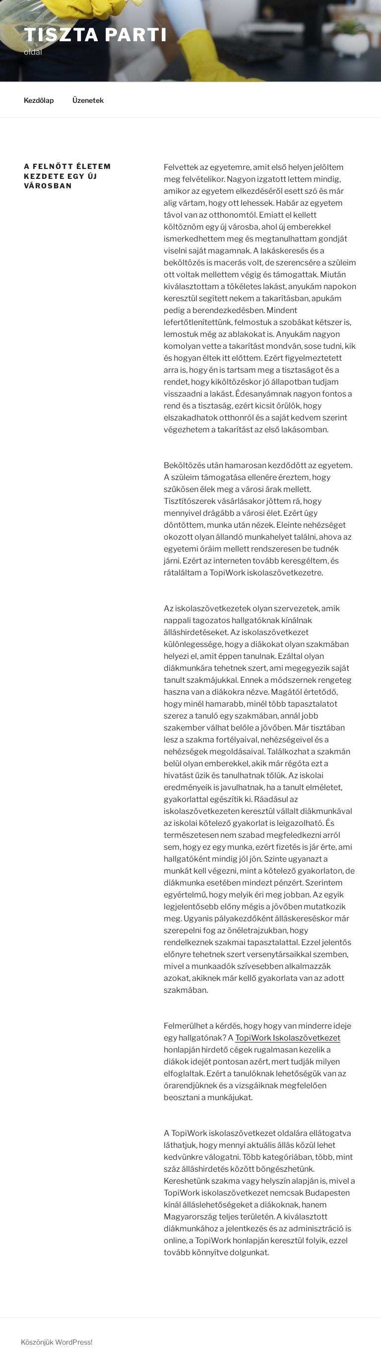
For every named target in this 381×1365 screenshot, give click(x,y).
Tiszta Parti (96, 35)
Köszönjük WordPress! (56, 1342)
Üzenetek (88, 100)
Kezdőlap (39, 100)
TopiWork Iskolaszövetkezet (287, 1038)
